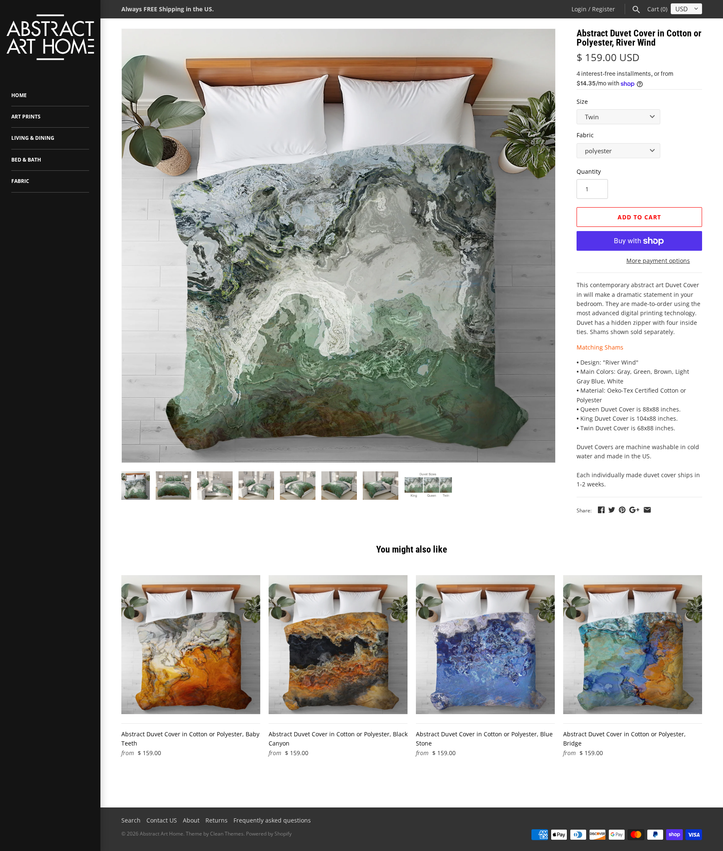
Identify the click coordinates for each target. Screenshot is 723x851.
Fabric (20, 181)
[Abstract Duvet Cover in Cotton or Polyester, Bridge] (632, 644)
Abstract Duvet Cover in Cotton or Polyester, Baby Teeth (190, 738)
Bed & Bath (26, 159)
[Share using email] (647, 510)
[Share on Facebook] (601, 510)
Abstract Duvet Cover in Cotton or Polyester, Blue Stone (484, 738)
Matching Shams (600, 347)
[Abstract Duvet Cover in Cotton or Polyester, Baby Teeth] (190, 644)
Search (131, 820)
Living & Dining (32, 137)
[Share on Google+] (634, 510)
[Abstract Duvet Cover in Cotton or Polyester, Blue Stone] (485, 644)
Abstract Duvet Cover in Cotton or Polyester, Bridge (624, 738)
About (191, 820)
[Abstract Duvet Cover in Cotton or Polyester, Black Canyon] (338, 644)
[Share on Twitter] (611, 510)
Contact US (161, 820)
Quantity (589, 171)
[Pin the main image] (622, 510)
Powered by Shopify (269, 833)
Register (603, 9)
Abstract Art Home (161, 833)
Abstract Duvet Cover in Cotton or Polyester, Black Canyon (338, 738)
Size (582, 101)
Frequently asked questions (272, 820)
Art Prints (26, 116)
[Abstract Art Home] (50, 38)
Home (19, 95)
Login (579, 9)
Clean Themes (227, 833)
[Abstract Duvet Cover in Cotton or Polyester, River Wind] (338, 246)
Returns (216, 820)
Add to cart (639, 217)
